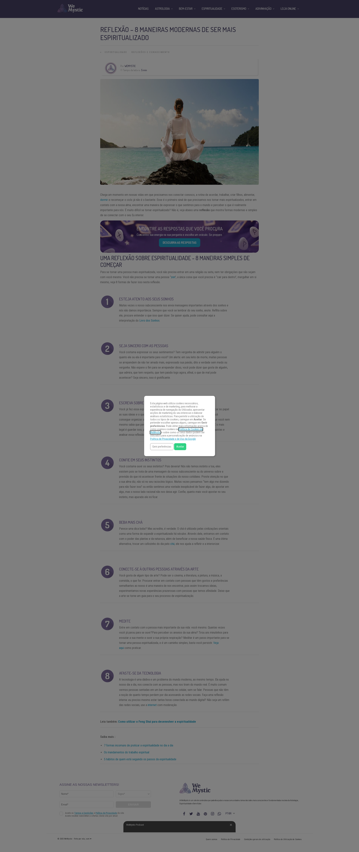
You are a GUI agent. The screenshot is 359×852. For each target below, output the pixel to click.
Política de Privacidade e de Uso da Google (173, 439)
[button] (162, 446)
